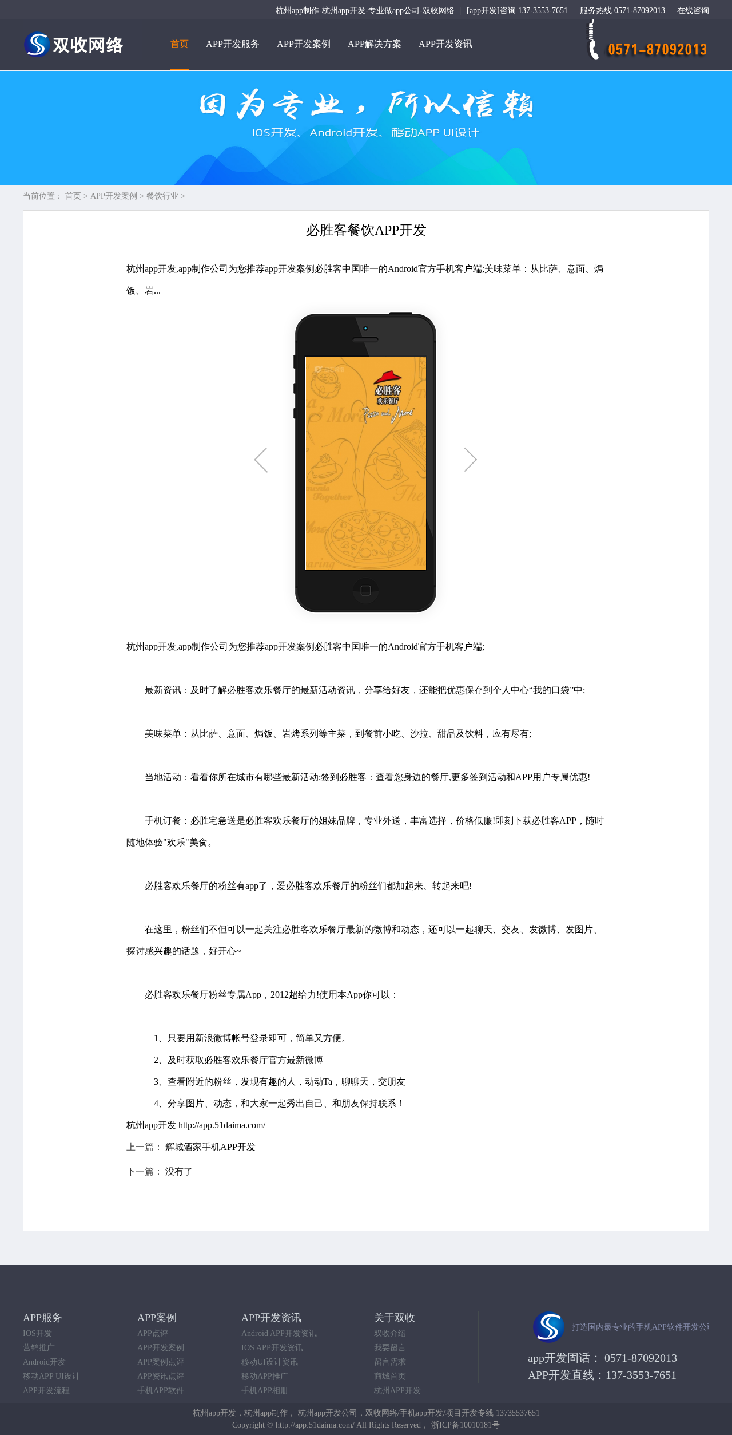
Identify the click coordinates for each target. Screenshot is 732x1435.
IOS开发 (37, 1333)
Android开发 (44, 1362)
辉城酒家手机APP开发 (210, 1147)
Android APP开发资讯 (279, 1333)
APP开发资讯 (445, 44)
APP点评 (152, 1333)
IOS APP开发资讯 (272, 1347)
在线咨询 (693, 10)
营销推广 (39, 1347)
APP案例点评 (160, 1362)
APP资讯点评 (160, 1376)
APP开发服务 (233, 44)
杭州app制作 (266, 1413)
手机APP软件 (160, 1390)
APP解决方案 (374, 44)
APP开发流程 (46, 1390)
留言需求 (390, 1362)
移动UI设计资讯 (269, 1362)
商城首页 (390, 1376)
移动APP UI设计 (51, 1376)
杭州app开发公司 (327, 1413)
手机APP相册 (264, 1390)
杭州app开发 (151, 1125)
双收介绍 (390, 1333)
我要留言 (390, 1347)
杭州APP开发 (397, 1390)
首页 (179, 44)
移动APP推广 (264, 1376)
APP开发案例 (304, 44)
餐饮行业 (162, 196)
